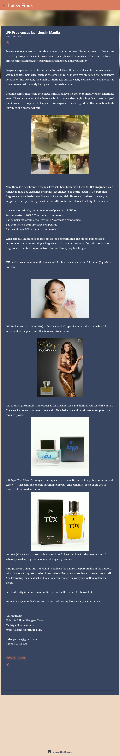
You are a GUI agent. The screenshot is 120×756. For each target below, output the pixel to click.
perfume (11, 658)
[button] (7, 42)
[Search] (36, 5)
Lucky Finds (20, 5)
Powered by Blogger (61, 751)
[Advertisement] (60, 720)
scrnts (21, 658)
